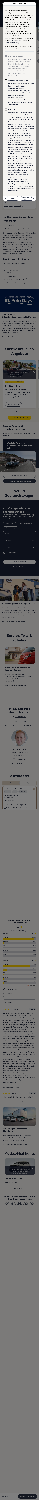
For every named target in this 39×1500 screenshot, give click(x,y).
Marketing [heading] (11, 109)
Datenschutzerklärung (12, 43)
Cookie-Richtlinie (15, 40)
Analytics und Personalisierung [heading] (18, 81)
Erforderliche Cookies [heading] (15, 56)
